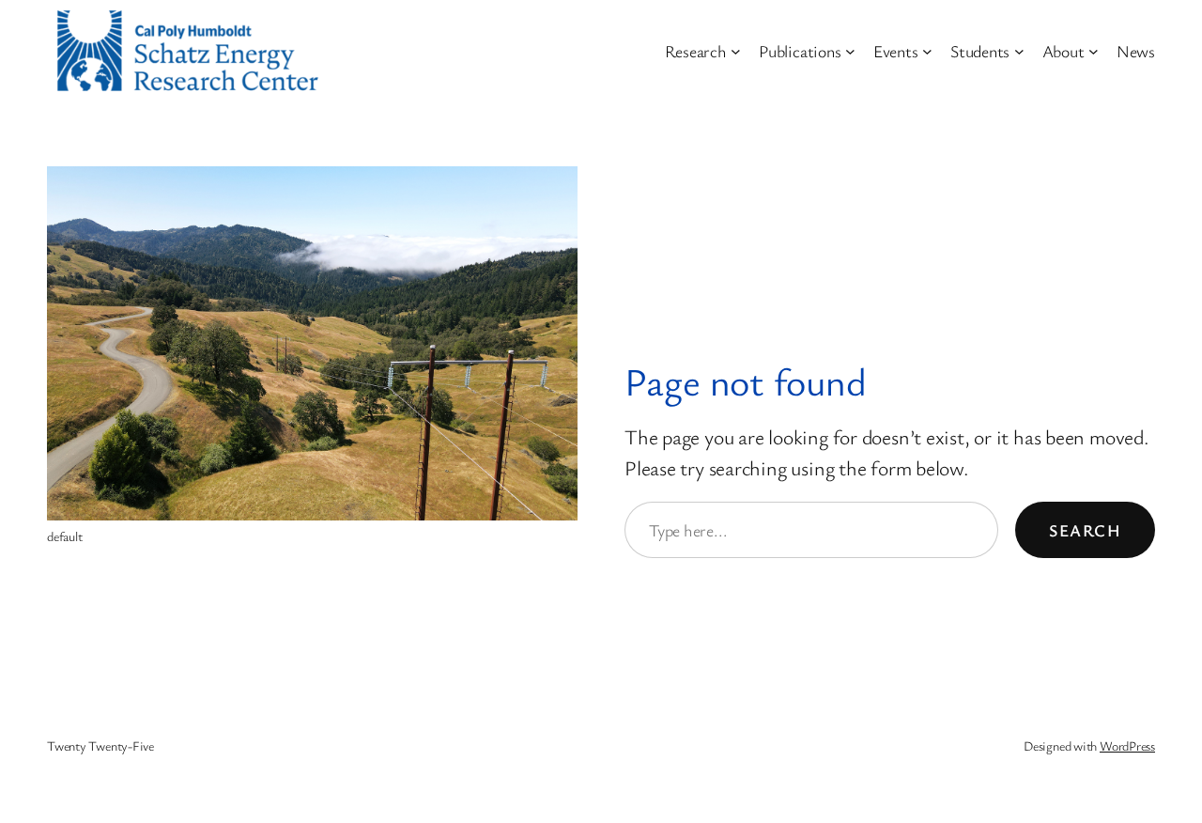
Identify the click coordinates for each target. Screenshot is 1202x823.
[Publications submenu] (850, 51)
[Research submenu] (736, 51)
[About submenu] (1093, 51)
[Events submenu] (927, 51)
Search (1085, 530)
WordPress (1127, 745)
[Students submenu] (1019, 51)
